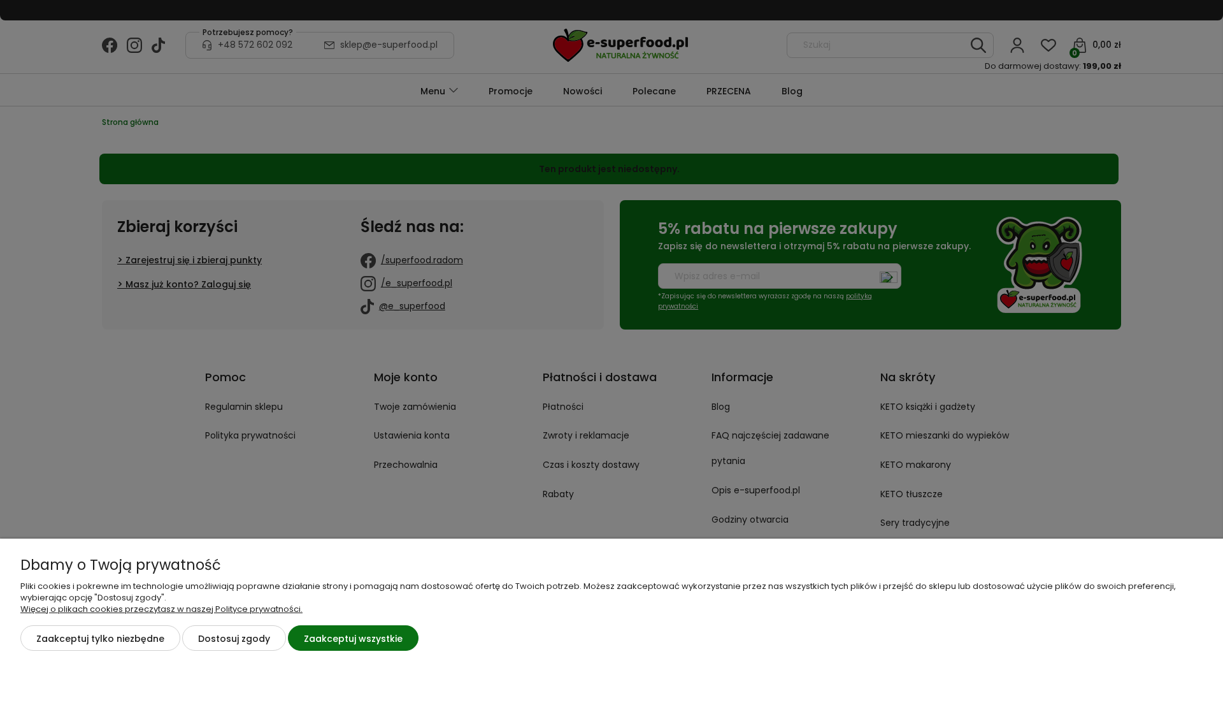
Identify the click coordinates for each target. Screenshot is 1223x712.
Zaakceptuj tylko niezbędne (100, 638)
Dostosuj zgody (234, 638)
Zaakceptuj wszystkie (353, 638)
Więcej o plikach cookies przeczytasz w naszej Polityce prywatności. (161, 609)
